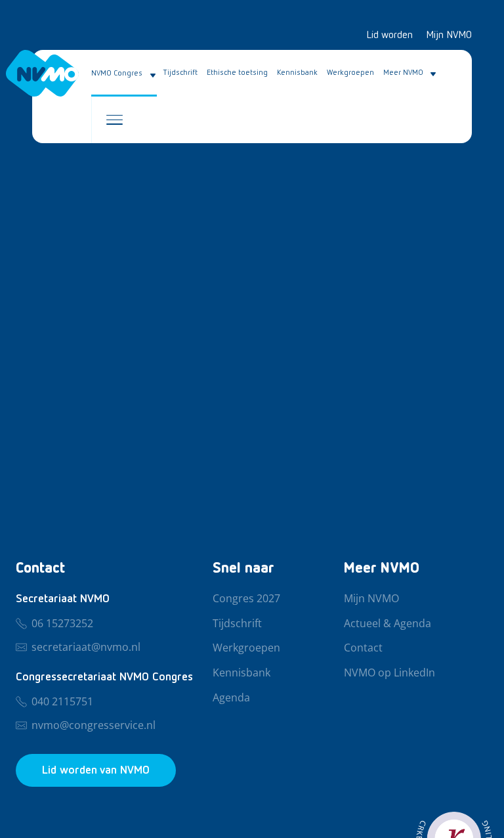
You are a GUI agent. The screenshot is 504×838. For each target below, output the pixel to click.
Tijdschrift (180, 73)
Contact (363, 648)
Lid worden (389, 35)
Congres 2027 (246, 599)
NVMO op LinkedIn (389, 673)
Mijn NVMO (449, 35)
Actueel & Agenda (387, 624)
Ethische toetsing (237, 73)
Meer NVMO (403, 73)
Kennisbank (297, 73)
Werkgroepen (350, 73)
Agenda (231, 698)
